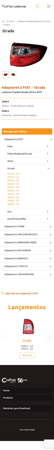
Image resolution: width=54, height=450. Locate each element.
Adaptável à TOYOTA (16, 266)
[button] (49, 53)
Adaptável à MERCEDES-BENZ (20, 242)
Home (6, 390)
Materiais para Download (16, 408)
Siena (10, 161)
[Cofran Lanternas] (15, 6)
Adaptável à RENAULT (16, 258)
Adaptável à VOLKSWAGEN (19, 274)
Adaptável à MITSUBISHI (17, 250)
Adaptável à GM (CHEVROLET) (20, 234)
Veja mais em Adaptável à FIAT (21, 293)
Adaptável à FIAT (13, 139)
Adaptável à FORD (14, 226)
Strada (11, 168)
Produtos (11, 21)
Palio (10, 146)
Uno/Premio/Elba (16, 219)
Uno (9, 211)
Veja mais (27, 355)
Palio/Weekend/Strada (19, 153)
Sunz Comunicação (27, 430)
